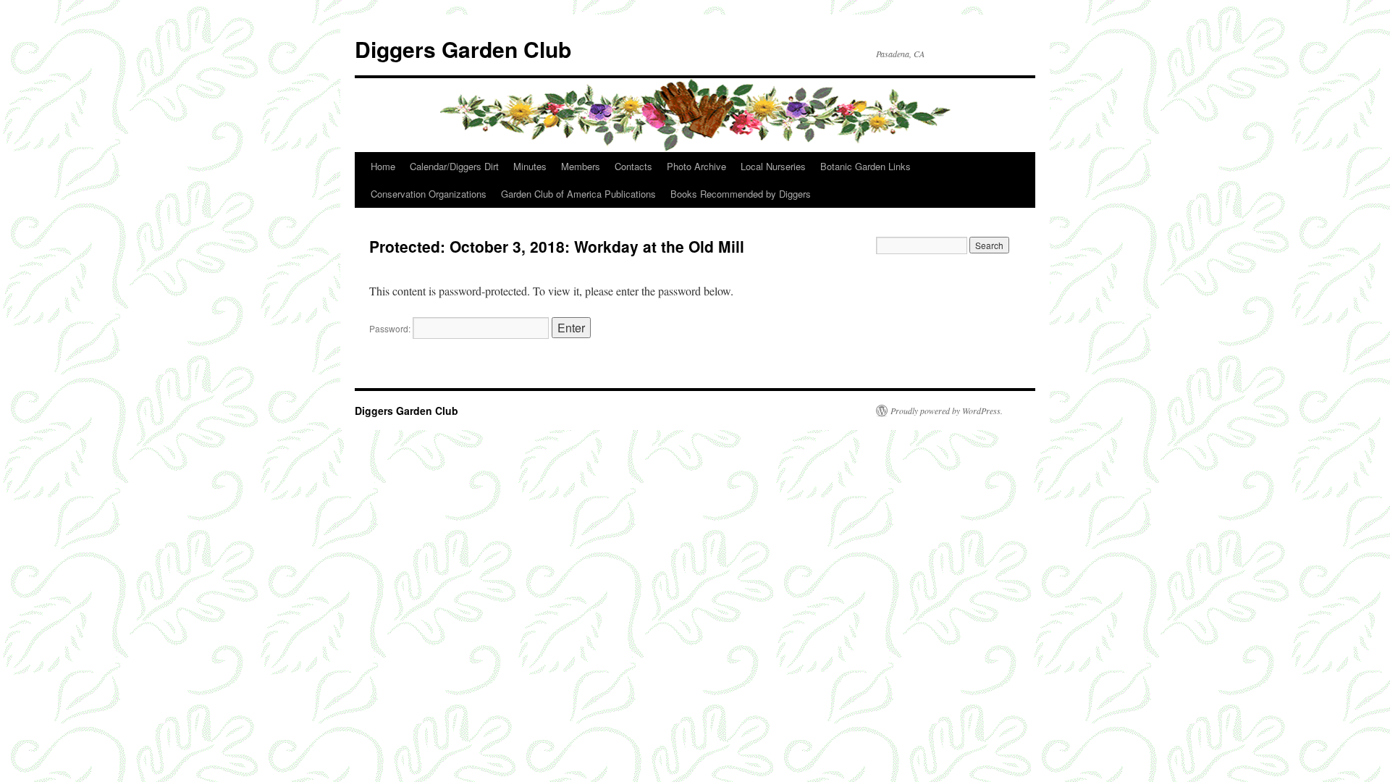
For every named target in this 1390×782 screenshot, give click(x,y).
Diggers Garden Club (463, 48)
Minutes (530, 166)
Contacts (633, 166)
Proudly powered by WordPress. (946, 410)
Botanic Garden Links (865, 166)
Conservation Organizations (428, 194)
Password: (391, 328)
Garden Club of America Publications (578, 194)
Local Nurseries (773, 166)
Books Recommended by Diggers (740, 194)
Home (383, 166)
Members (580, 166)
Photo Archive (696, 166)
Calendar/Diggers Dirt (454, 166)
